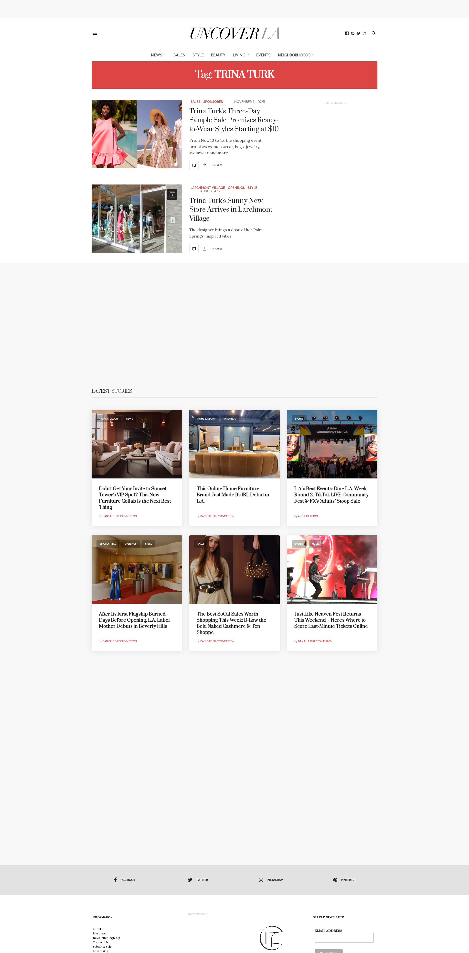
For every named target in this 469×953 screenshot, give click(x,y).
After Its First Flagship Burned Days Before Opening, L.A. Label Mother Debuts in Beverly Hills (134, 620)
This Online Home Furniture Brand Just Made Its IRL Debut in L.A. (233, 495)
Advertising (100, 951)
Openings (236, 187)
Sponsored (213, 101)
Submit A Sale (102, 946)
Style (198, 54)
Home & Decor (109, 418)
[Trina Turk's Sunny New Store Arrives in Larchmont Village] (137, 218)
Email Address (328, 930)
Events (263, 54)
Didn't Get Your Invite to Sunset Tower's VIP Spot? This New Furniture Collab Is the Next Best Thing (135, 498)
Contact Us (100, 942)
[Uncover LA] (234, 33)
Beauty (218, 54)
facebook (127, 880)
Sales (179, 54)
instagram (275, 880)
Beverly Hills (108, 543)
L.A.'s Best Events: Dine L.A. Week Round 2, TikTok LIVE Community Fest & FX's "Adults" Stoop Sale (331, 495)
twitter (202, 880)
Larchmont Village (208, 187)
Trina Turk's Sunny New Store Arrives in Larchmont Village (230, 209)
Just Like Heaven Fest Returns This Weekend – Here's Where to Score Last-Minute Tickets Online (331, 620)
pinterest (348, 880)
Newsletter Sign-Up (106, 938)
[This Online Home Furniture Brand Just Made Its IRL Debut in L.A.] (234, 444)
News (156, 54)
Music (316, 543)
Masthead (100, 933)
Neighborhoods (294, 54)
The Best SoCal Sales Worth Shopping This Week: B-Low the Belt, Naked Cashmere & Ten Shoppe (231, 623)
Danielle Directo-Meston (120, 516)
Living (239, 54)
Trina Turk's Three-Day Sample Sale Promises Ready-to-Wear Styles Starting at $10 (234, 120)
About (97, 929)
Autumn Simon (308, 516)
